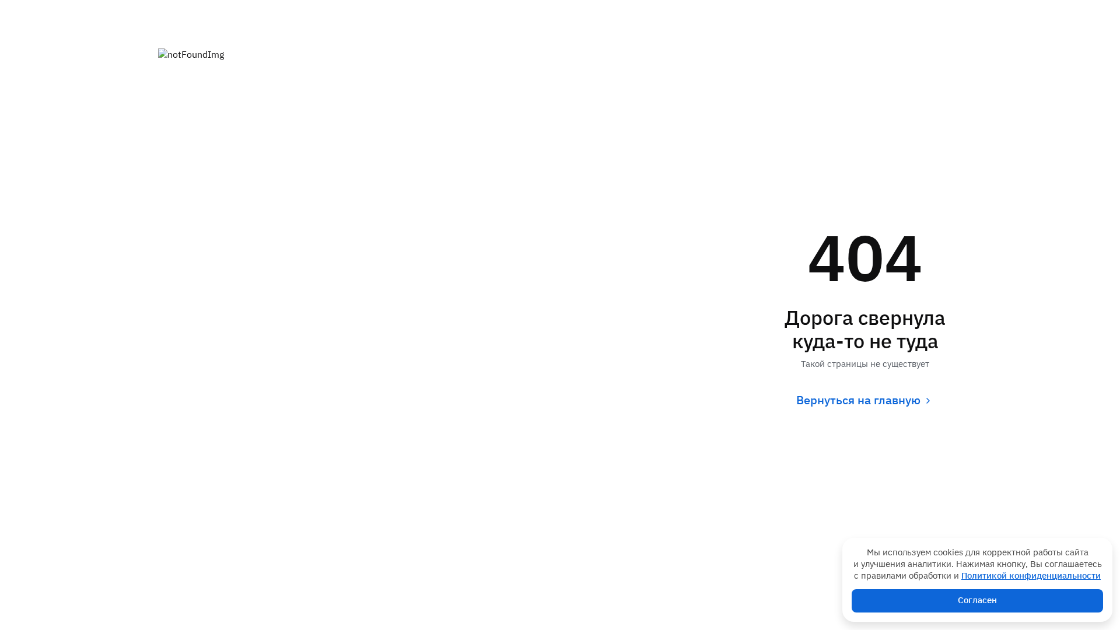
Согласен (977, 600)
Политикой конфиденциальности (1031, 576)
